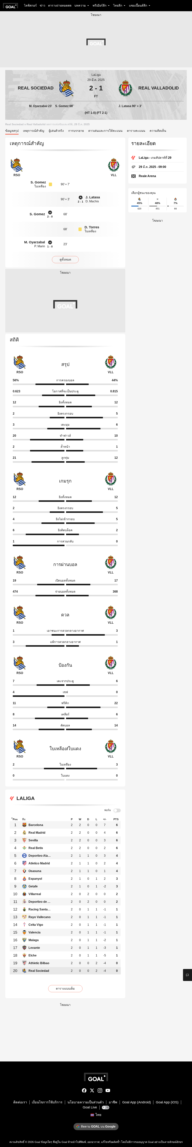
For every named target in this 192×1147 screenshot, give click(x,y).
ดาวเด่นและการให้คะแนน (105, 130)
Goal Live (90, 1107)
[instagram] (100, 1091)
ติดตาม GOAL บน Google (98, 1126)
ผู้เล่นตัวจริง (56, 130)
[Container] (41, 88)
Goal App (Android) (136, 1102)
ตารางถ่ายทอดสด (59, 5)
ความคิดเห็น (158, 130)
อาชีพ (113, 1102)
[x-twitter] (92, 1091)
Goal (37, 1141)
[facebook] (84, 1091)
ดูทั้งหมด (65, 259)
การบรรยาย (76, 130)
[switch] (117, 811)
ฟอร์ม (107, 810)
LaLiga (96, 74)
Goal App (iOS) (167, 1102)
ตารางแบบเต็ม (65, 988)
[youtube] (108, 1091)
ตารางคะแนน (136, 130)
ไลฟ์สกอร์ (30, 5)
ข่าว (42, 5)
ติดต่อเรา (20, 1102)
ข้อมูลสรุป (12, 130)
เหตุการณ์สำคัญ (33, 130)
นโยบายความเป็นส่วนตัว (86, 1102)
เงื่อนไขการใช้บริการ (47, 1102)
